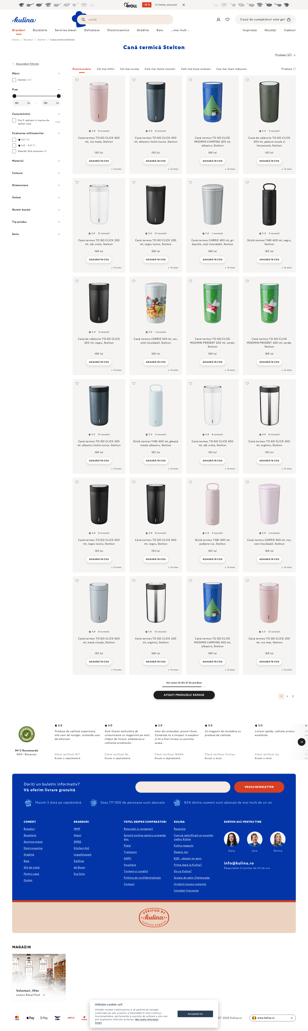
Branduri (29, 829)
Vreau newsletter (259, 787)
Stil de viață (31, 867)
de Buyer (79, 867)
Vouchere (130, 865)
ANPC (127, 858)
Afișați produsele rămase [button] (184, 695)
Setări (98, 1023)
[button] (184, 70)
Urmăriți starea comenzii (190, 884)
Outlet (28, 880)
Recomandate (82, 69)
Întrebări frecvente (186, 890)
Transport (130, 852)
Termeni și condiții (136, 871)
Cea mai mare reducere (231, 69)
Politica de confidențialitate (142, 878)
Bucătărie (30, 835)
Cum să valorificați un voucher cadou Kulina (193, 837)
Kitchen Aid (81, 848)
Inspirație (250, 30)
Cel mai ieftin (105, 69)
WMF (77, 829)
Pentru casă (31, 874)
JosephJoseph (82, 854)
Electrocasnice (33, 848)
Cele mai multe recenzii (160, 69)
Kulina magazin (183, 845)
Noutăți (270, 30)
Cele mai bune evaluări (196, 69)
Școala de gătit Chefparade (192, 878)
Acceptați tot (195, 1014)
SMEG (77, 842)
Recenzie (180, 829)
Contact (129, 884)
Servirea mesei (33, 842)
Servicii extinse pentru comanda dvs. (145, 837)
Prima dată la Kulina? (188, 865)
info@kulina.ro (239, 863)
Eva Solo (79, 874)
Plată (127, 845)
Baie (26, 861)
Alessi (77, 835)
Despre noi (181, 852)
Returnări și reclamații (138, 829)
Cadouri (290, 30)
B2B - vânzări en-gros (187, 858)
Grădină (29, 854)
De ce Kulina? (183, 871)
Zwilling (79, 861)
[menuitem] (18, 31)
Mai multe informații (147, 1019)
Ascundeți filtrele (27, 64)
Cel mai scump (129, 69)
